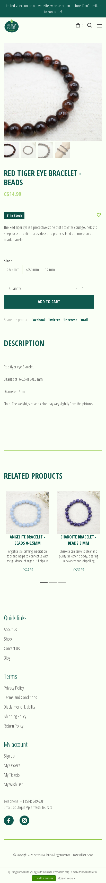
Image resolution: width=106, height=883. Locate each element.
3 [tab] (64, 582)
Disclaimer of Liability (19, 707)
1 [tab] (45, 582)
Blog (7, 658)
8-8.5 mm (32, 269)
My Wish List (13, 784)
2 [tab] (54, 582)
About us (10, 629)
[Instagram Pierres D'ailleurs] (24, 821)
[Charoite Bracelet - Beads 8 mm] (78, 512)
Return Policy (13, 726)
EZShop (89, 854)
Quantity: (15, 288)
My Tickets (12, 775)
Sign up (9, 756)
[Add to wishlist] (99, 215)
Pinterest (70, 319)
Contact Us (12, 648)
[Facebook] (9, 821)
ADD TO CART (49, 302)
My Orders (12, 765)
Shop (8, 639)
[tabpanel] (53, 92)
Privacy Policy (14, 688)
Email (84, 319)
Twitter (54, 319)
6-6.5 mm (13, 269)
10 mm (50, 269)
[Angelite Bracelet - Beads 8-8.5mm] (27, 512)
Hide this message (44, 878)
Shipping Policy (15, 716)
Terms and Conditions (20, 697)
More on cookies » (66, 878)
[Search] (90, 25)
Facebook (38, 319)
